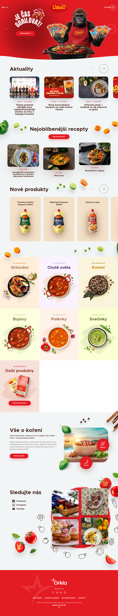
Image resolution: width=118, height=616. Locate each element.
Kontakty (81, 598)
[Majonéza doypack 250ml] (59, 222)
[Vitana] (59, 7)
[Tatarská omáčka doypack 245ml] (25, 222)
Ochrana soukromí (52, 598)
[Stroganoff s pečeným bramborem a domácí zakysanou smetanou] (23, 155)
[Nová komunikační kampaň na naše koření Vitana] (59, 87)
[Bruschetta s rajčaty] (94, 154)
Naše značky (37, 598)
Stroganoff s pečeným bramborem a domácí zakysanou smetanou (23, 174)
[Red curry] (59, 158)
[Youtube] (57, 592)
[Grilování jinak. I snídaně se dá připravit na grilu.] (93, 87)
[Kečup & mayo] (92, 222)
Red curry (59, 176)
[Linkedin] (61, 592)
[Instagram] (65, 592)
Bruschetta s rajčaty (94, 171)
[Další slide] (111, 28)
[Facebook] (53, 592)
